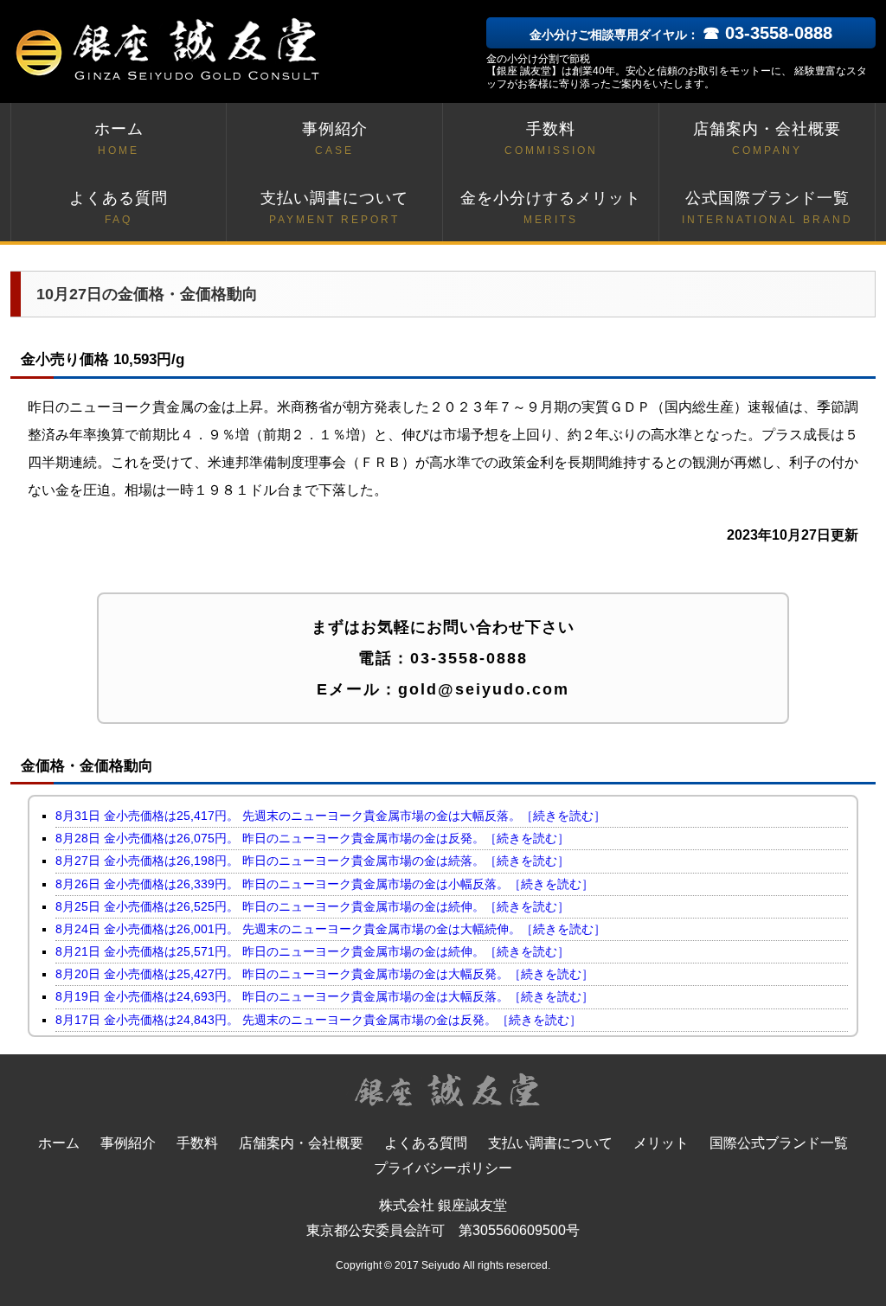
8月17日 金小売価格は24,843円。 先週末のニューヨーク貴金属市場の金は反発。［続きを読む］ (318, 1020)
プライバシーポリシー (443, 1168)
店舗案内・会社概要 (767, 138)
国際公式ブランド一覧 (778, 1143)
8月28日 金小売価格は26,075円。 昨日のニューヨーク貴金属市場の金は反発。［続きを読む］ (312, 838)
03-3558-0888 (469, 658)
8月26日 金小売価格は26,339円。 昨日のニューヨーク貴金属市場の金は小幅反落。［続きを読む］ (324, 884)
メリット (661, 1143)
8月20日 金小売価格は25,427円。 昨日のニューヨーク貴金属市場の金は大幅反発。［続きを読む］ (324, 974)
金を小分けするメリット (550, 207)
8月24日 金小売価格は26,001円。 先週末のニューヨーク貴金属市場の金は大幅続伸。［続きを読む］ (330, 929)
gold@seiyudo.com (483, 689)
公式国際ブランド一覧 (767, 207)
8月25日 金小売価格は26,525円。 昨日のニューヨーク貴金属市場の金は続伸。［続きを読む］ (312, 906)
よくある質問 (118, 207)
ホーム (119, 138)
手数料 (551, 138)
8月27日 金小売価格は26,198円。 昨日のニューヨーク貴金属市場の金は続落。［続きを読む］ (312, 860)
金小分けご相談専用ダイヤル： (681, 35)
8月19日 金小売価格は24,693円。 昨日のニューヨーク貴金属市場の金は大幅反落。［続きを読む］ (324, 996)
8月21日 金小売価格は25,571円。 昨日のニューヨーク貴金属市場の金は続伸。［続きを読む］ (312, 951)
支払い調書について (334, 207)
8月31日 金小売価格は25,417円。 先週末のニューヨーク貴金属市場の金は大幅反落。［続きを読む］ (330, 816)
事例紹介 (335, 138)
